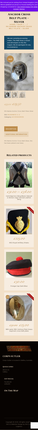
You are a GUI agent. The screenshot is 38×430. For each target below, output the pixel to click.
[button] (30, 56)
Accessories (18, 117)
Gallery (5, 372)
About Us (6, 370)
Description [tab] (11, 129)
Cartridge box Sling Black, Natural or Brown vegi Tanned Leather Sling (19, 197)
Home (12, 24)
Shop (20, 24)
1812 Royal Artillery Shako (19, 243)
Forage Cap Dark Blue (19, 286)
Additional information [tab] (16, 134)
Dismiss (22, 9)
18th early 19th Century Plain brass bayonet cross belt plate (19, 330)
